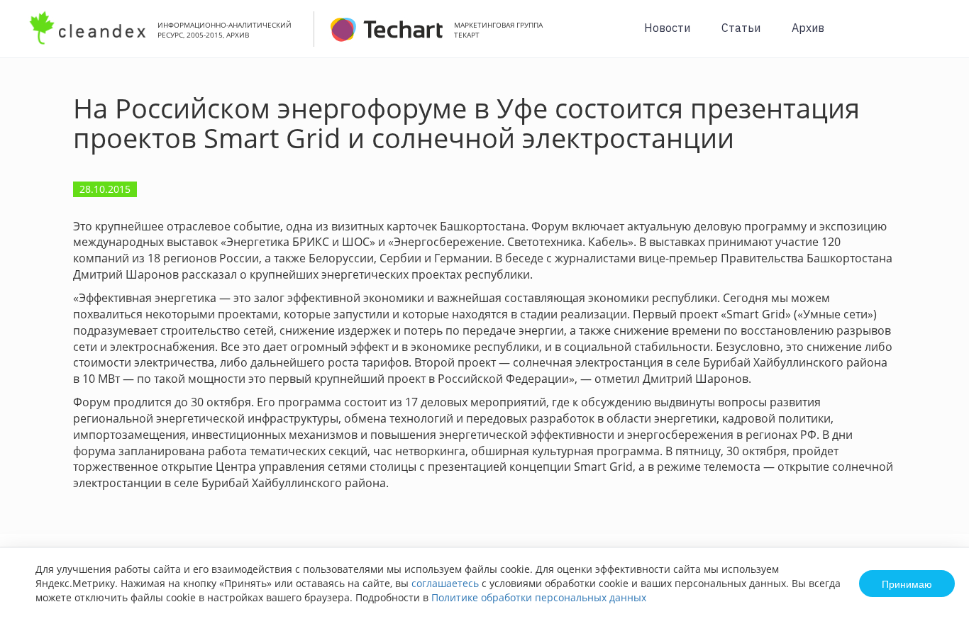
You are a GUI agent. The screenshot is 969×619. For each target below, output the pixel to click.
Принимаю (907, 583)
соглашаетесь (445, 583)
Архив (808, 28)
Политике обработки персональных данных (538, 597)
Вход (936, 36)
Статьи (740, 28)
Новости (667, 28)
